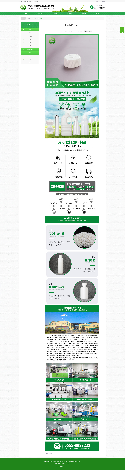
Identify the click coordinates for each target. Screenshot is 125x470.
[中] (59, 31)
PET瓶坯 (30, 36)
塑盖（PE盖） (40, 18)
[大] (58, 31)
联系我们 (98, 13)
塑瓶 (29, 29)
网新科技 (62, 466)
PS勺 (30, 59)
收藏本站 (98, 1)
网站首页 (26, 13)
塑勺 (29, 52)
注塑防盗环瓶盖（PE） (51, 453)
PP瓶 (30, 45)
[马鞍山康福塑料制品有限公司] (62, 3)
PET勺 (30, 62)
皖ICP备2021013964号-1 (71, 461)
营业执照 (79, 461)
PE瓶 (30, 39)
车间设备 (69, 13)
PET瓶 (30, 32)
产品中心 (55, 13)
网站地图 (103, 1)
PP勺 (30, 56)
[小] (61, 31)
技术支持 (57, 466)
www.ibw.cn (66, 466)
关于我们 (40, 13)
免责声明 (63, 461)
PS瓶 (30, 42)
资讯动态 (84, 13)
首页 (29, 18)
